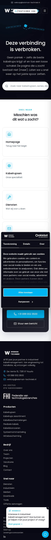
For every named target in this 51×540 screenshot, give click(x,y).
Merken (7, 492)
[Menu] (45, 11)
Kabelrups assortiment (14, 416)
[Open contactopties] (45, 534)
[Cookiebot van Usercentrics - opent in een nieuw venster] (36, 236)
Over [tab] (42, 244)
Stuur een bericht (27, 323)
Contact (7, 470)
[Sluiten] (48, 507)
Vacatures (8, 462)
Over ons (7, 450)
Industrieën (8, 488)
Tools (6, 500)
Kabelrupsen (9, 412)
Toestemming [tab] (10, 244)
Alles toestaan (25, 292)
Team (6, 454)
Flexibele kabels (11, 424)
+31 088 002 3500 (27, 314)
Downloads (8, 496)
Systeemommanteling (14, 432)
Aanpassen (23, 301)
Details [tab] (26, 244)
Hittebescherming (12, 436)
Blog (5, 466)
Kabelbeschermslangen (15, 420)
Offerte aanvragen (12, 503)
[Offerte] (38, 11)
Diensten (7, 484)
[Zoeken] (31, 11)
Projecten (8, 458)
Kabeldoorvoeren (11, 428)
